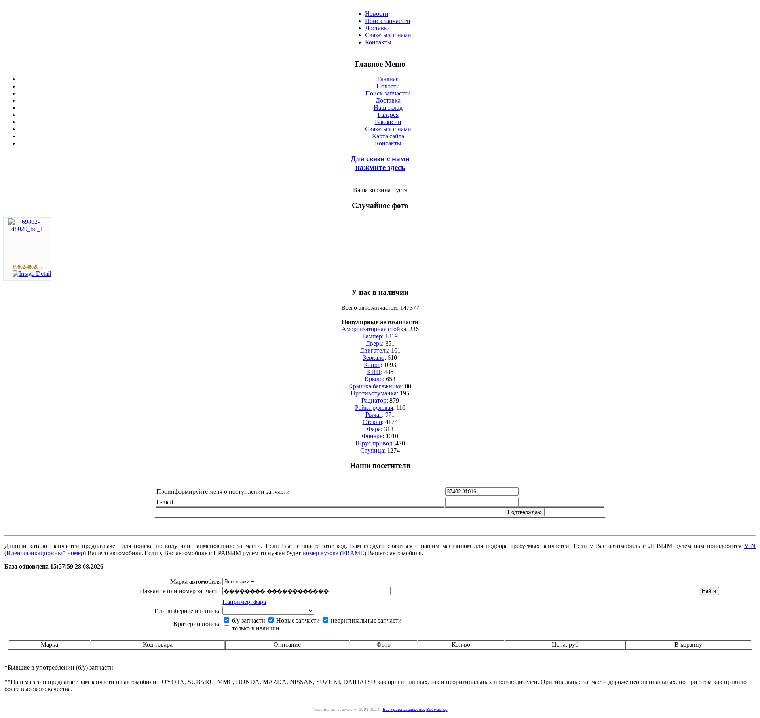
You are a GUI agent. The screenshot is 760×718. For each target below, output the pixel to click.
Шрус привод (373, 443)
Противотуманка (374, 393)
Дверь (374, 343)
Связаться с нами (388, 35)
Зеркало (373, 357)
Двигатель (374, 350)
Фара (374, 429)
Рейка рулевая (374, 407)
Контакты (378, 42)
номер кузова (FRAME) (334, 553)
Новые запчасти (297, 620)
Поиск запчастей (387, 20)
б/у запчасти (247, 620)
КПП (374, 372)
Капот (372, 364)
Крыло (374, 379)
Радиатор (373, 400)
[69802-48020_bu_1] (27, 255)
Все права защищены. (404, 709)
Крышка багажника (375, 386)
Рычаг (373, 414)
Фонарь (372, 436)
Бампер (372, 336)
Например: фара (244, 601)
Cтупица (372, 450)
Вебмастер (437, 709)
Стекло (372, 421)
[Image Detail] (32, 273)
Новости (376, 13)
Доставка (377, 28)
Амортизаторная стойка (374, 329)
